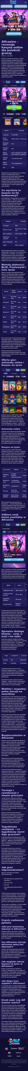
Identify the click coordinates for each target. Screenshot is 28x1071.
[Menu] (26, 2)
